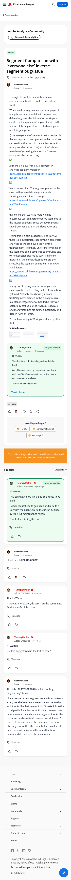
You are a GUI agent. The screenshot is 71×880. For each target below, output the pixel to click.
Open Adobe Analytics (26, 37)
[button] (17, 77)
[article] (35, 510)
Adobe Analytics (11, 15)
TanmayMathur (24, 347)
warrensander (21, 84)
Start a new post (28, 457)
